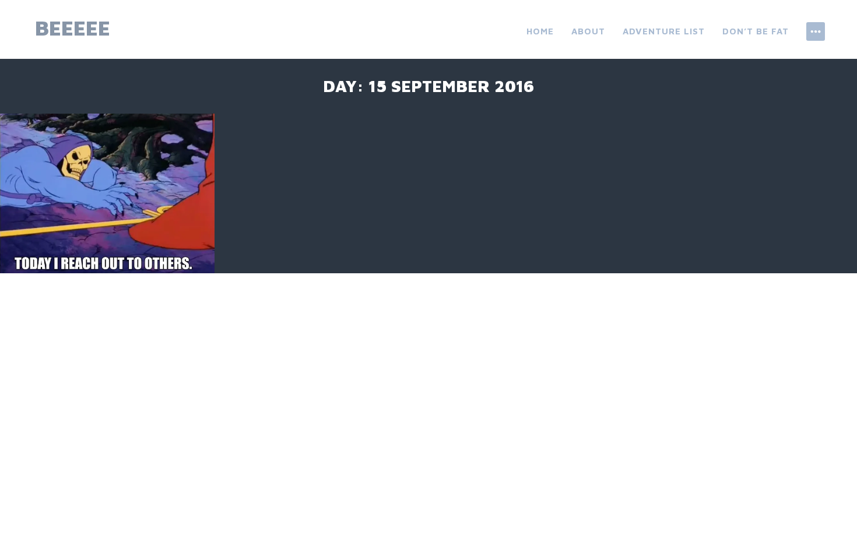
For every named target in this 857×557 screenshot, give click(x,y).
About (588, 31)
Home (540, 31)
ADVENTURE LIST (664, 31)
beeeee (72, 27)
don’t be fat (755, 31)
